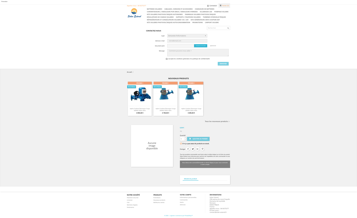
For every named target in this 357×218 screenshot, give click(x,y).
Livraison (129, 200)
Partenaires (130, 207)
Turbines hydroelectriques (214, 17)
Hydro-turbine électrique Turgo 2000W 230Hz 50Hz (191, 109)
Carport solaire (212, 22)
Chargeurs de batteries (204, 9)
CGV (128, 202)
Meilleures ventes (158, 202)
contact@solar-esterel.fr (218, 212)
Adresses (183, 205)
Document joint (160, 46)
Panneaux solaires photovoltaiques (200, 14)
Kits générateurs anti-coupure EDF (205, 20)
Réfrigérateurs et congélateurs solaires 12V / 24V (167, 20)
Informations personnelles (188, 197)
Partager (188, 149)
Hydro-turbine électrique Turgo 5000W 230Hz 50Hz (140, 109)
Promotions (197, 22)
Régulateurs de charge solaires (160, 17)
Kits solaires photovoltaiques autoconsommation (168, 22)
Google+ (198, 149)
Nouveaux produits (159, 200)
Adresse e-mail (160, 41)
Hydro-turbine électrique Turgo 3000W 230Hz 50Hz (166, 109)
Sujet (163, 36)
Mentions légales (132, 205)
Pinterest (202, 149)
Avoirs (182, 202)
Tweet (193, 149)
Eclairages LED (206, 12)
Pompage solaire (221, 12)
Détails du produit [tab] (190, 179)
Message (162, 51)
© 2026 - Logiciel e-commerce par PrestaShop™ (178, 215)
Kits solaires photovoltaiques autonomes (165, 14)
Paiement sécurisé (132, 198)
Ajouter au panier (198, 139)
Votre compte (185, 195)
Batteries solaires (154, 9)
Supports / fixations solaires (188, 17)
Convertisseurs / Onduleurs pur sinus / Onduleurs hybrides (172, 12)
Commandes (184, 200)
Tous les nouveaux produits (217, 121)
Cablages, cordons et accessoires (178, 9)
